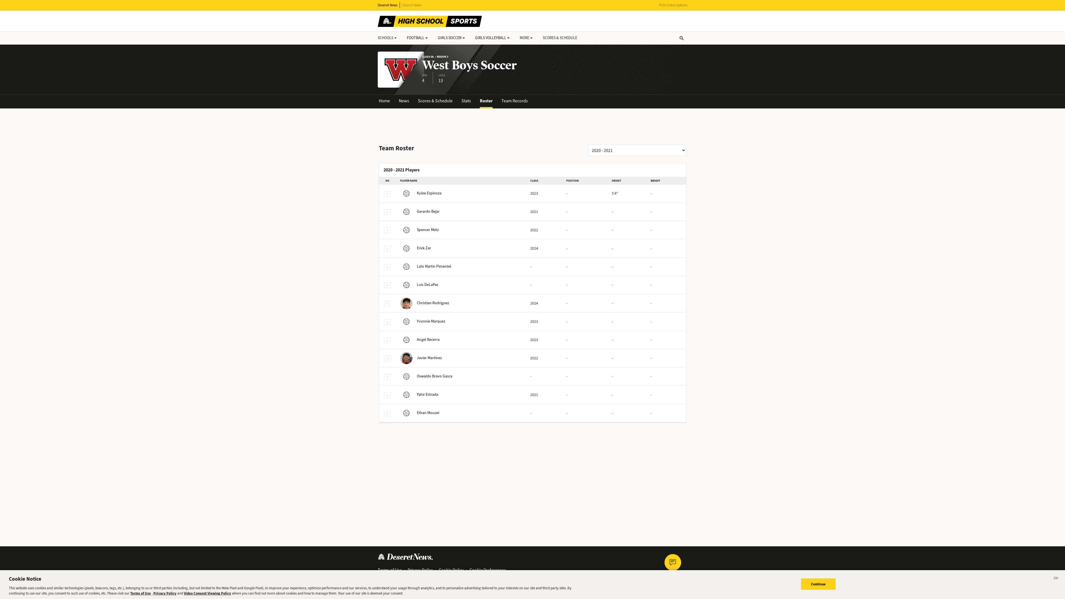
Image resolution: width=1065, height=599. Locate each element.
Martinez (429, 358)
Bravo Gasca (434, 376)
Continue (818, 584)
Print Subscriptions (673, 5)
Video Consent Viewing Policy (207, 593)
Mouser (428, 412)
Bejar (428, 211)
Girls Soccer (450, 37)
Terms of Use (140, 593)
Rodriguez (433, 303)
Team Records (514, 101)
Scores (560, 37)
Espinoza (429, 193)
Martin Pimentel (434, 266)
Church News (412, 5)
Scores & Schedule (435, 101)
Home (384, 101)
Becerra (428, 339)
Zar (424, 248)
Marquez (431, 321)
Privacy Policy (164, 593)
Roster (486, 101)
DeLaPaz (427, 284)
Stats (466, 101)
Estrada (427, 394)
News (404, 101)
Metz (428, 229)
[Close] (1056, 579)
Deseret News (387, 5)
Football (415, 37)
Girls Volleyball (490, 37)
